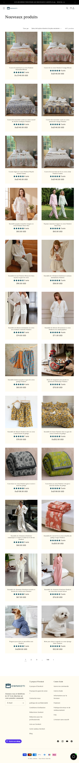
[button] (4, 8)
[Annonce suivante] (75, 2)
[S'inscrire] (23, 703)
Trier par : (26, 28)
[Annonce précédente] (4, 2)
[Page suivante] (53, 659)
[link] (25, 659)
